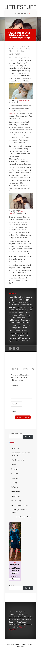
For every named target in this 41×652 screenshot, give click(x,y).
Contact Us (15, 448)
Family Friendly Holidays (19, 505)
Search (27, 437)
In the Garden (15, 496)
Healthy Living (16, 501)
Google (10, 348)
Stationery (14, 478)
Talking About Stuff (19, 50)
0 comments (16, 52)
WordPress (20, 646)
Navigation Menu (21, 13)
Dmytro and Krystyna (17, 212)
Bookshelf (14, 469)
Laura (23, 46)
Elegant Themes (20, 644)
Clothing (14, 483)
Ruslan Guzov (24, 100)
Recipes (13, 464)
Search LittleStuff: (15, 434)
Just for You (15, 48)
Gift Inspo (14, 473)
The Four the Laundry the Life (21, 517)
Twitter (17, 348)
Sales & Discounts (17, 460)
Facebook (14, 348)
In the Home (15, 492)
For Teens (14, 487)
